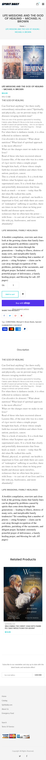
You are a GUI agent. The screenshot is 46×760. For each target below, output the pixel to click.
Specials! (38, 322)
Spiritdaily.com (7, 705)
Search (4, 722)
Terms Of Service (8, 727)
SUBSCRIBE (38, 675)
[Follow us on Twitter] (10, 315)
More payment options (20, 309)
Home (22, 26)
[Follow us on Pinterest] (21, 315)
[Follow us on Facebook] (4, 315)
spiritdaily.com (10, 624)
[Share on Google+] (15, 315)
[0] (37, 4)
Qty (3, 285)
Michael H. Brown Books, (25, 322)
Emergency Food (8, 713)
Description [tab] (23, 349)
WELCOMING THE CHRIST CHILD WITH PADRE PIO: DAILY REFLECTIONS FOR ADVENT (23, 627)
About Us (5, 709)
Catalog (4, 701)
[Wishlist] (23, 294)
